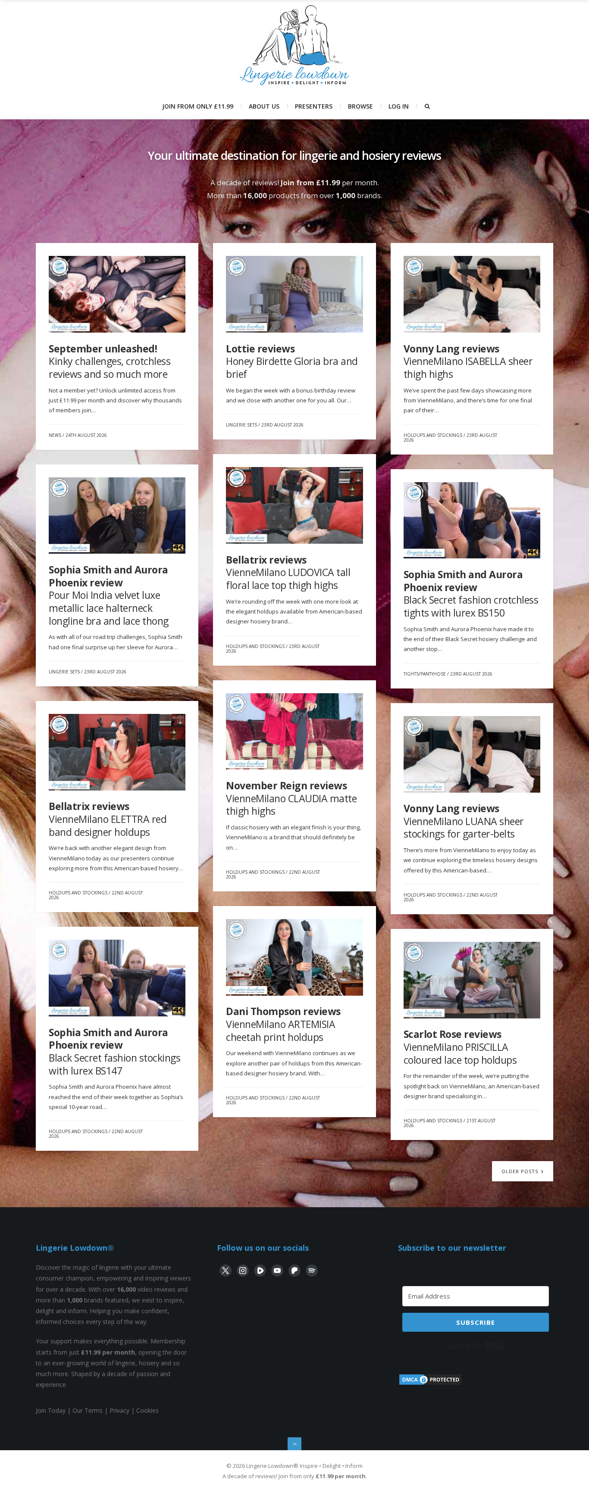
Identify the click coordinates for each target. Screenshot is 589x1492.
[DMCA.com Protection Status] (430, 1384)
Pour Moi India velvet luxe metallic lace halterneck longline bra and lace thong (109, 595)
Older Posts (520, 1171)
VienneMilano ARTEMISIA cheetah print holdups (283, 1023)
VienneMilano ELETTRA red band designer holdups (107, 818)
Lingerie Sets (241, 425)
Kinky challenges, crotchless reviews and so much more (109, 361)
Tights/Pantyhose (425, 674)
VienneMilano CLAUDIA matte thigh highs (291, 798)
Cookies (147, 1410)
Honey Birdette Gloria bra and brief (292, 361)
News (55, 435)
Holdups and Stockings (433, 435)
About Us (264, 106)
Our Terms (87, 1410)
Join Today (51, 1410)
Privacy (119, 1410)
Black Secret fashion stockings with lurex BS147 (114, 1051)
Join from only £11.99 (197, 106)
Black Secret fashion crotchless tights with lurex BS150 (471, 593)
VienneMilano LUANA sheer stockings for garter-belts (464, 821)
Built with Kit (475, 1346)
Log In (398, 106)
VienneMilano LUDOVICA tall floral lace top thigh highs (288, 572)
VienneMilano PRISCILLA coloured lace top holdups (460, 1046)
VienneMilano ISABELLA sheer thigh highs (468, 361)
